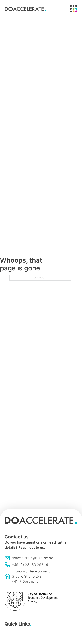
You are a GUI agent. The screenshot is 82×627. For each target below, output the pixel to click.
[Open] (73, 8)
